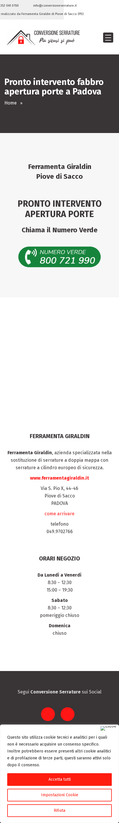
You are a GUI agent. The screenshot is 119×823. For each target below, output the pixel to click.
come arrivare (59, 513)
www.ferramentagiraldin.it (59, 478)
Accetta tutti (60, 779)
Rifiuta (59, 810)
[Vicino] (108, 728)
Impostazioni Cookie (59, 794)
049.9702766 (60, 531)
